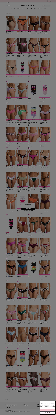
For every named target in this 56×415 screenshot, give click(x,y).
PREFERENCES (47, 412)
